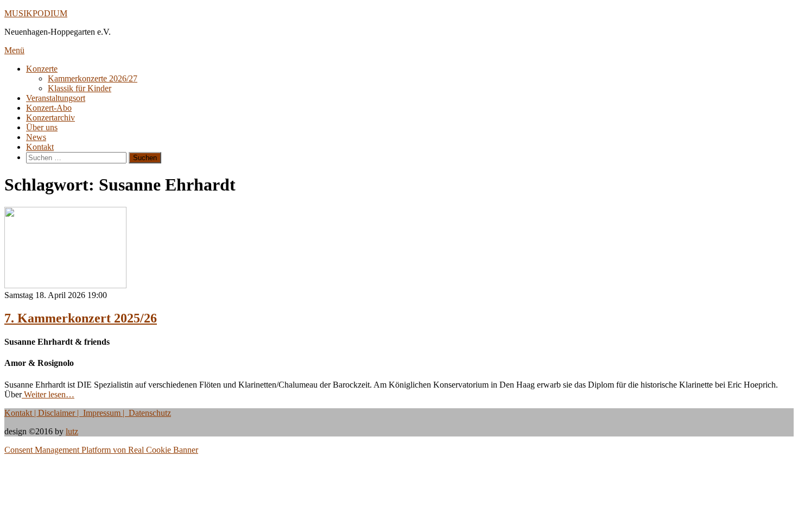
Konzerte (42, 68)
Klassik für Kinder (79, 88)
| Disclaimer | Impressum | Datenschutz (101, 412)
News (36, 137)
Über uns (42, 127)
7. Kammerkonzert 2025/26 (80, 318)
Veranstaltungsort (55, 98)
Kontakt (40, 146)
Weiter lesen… (48, 394)
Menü (14, 50)
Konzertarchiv (50, 117)
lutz (72, 431)
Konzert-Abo (49, 107)
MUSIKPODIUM (35, 13)
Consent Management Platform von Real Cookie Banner (101, 449)
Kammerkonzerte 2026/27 (92, 78)
